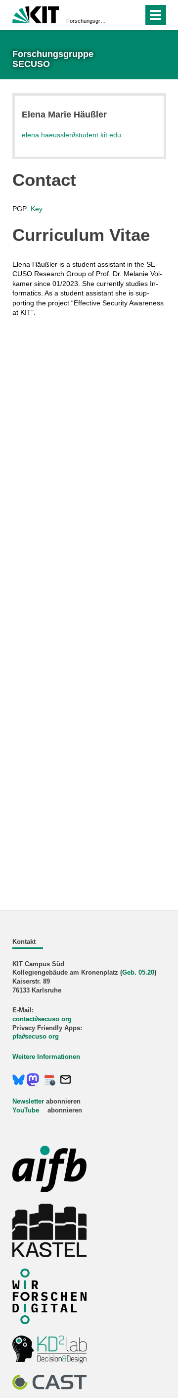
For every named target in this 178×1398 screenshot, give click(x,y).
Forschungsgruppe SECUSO (86, 21)
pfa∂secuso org (35, 1036)
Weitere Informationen (46, 1056)
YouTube (25, 1110)
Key (37, 209)
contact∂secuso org (42, 1019)
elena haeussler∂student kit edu (71, 135)
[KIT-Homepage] (35, 13)
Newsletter (28, 1101)
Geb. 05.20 (138, 972)
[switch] (118, 14)
